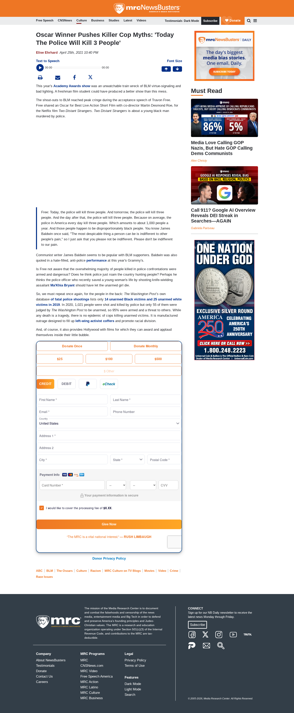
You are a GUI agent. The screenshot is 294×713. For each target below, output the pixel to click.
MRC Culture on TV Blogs (123, 570)
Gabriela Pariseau (202, 228)
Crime (174, 570)
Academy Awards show (71, 86)
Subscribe (210, 20)
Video (162, 570)
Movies (149, 570)
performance (96, 260)
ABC (39, 570)
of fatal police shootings (69, 299)
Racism (95, 570)
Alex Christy (199, 160)
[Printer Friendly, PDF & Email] (57, 78)
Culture (81, 570)
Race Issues (44, 576)
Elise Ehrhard (47, 52)
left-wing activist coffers (94, 321)
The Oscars (65, 570)
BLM (49, 570)
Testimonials (173, 20)
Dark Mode (191, 20)
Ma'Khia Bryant (62, 285)
